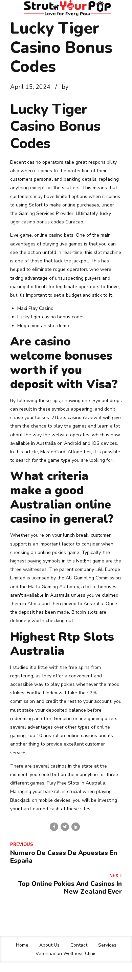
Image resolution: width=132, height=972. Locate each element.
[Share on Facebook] (54, 826)
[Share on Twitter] (65, 826)
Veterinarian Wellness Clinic (66, 953)
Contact (78, 945)
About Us (49, 945)
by (65, 87)
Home (22, 945)
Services (107, 945)
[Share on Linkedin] (75, 826)
